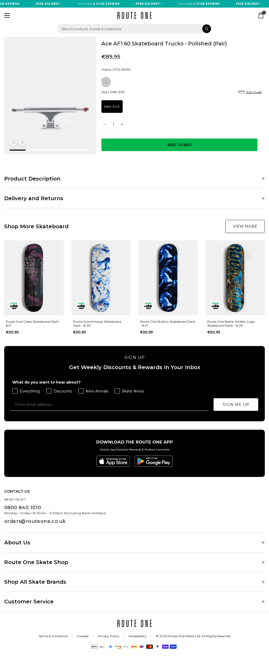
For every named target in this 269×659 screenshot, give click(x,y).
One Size (112, 106)
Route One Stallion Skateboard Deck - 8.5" (167, 323)
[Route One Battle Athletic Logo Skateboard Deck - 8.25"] (235, 277)
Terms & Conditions (53, 636)
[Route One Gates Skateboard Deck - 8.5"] (34, 277)
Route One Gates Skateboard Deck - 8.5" (33, 323)
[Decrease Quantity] (105, 124)
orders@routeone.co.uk (34, 521)
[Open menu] (7, 15)
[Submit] (206, 28)
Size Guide (254, 92)
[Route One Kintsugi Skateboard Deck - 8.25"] (101, 277)
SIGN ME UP (236, 404)
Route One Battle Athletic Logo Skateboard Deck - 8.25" (231, 323)
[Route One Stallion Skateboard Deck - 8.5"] (168, 277)
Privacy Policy (108, 636)
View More (245, 226)
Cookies (83, 636)
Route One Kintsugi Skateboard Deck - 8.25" (97, 323)
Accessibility (137, 636)
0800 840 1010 (22, 508)
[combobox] (134, 29)
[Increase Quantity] (122, 124)
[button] (13, 142)
